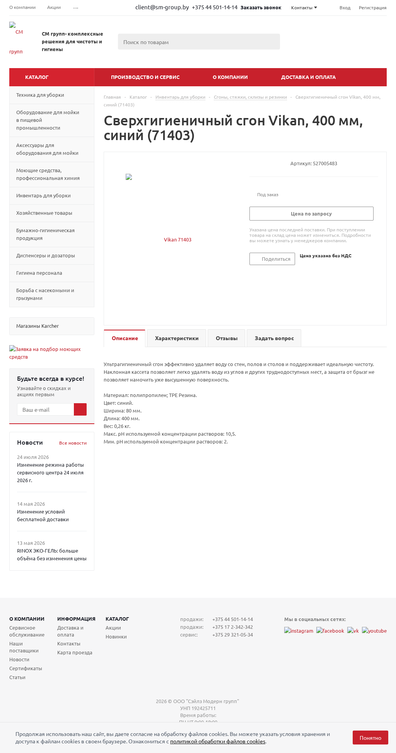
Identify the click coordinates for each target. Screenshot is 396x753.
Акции (113, 627)
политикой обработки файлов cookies (217, 741)
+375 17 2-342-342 (232, 626)
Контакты (68, 643)
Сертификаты (25, 668)
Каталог (37, 77)
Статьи (17, 677)
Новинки (116, 636)
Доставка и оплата (308, 77)
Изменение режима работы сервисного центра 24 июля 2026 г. (50, 472)
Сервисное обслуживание (26, 631)
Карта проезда (74, 652)
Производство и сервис (145, 77)
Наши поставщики (24, 647)
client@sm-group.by (162, 6)
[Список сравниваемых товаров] (302, 50)
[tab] (124, 338)
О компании (230, 77)
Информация (76, 618)
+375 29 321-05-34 (232, 634)
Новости (19, 659)
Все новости (73, 443)
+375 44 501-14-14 (215, 6)
